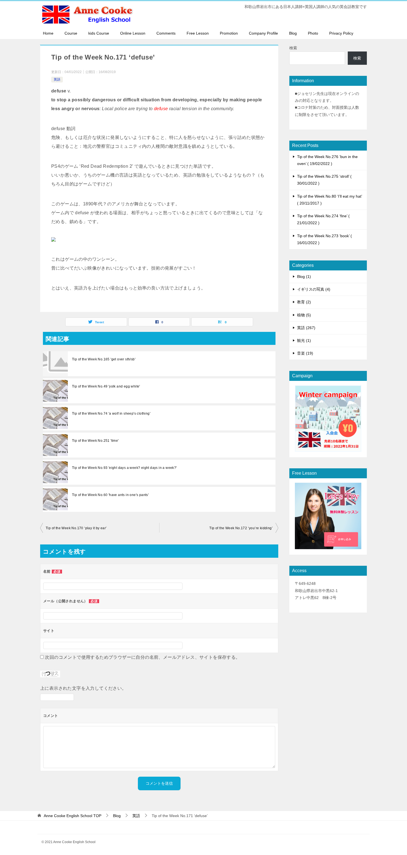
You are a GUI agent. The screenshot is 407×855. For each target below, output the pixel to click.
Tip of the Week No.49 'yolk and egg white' (106, 386)
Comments (166, 33)
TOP (72, 815)
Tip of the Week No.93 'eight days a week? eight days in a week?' (124, 468)
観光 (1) (304, 340)
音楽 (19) (305, 353)
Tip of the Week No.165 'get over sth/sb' (103, 359)
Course (71, 33)
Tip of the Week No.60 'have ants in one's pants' (110, 495)
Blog (293, 33)
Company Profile (263, 33)
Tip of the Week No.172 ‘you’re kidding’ (241, 528)
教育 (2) (304, 302)
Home (48, 33)
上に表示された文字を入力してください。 (83, 688)
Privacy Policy (341, 33)
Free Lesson (198, 33)
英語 (57, 79)
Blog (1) (304, 276)
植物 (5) (304, 315)
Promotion (229, 33)
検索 (293, 48)
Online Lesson (132, 33)
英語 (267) (306, 328)
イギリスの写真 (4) (313, 289)
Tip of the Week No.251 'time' (95, 441)
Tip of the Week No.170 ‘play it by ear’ (76, 528)
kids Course (98, 33)
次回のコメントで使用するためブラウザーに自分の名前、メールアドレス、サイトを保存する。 (142, 657)
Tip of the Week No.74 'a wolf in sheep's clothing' (111, 413)
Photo (313, 33)
